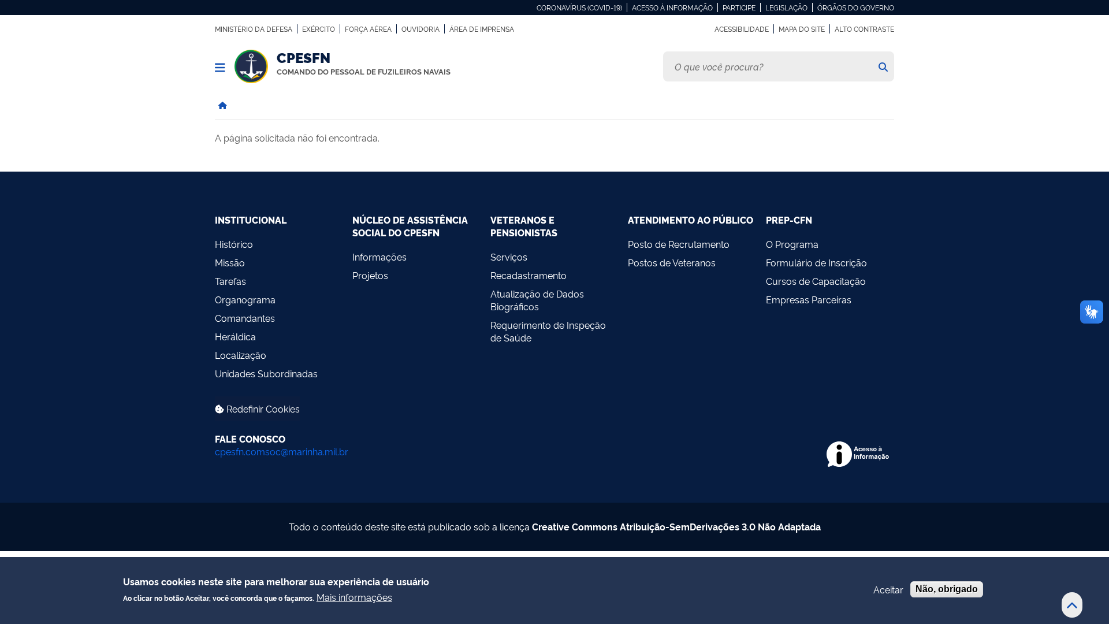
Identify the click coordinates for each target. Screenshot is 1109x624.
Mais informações (354, 596)
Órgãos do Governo (855, 7)
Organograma (245, 299)
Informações (379, 256)
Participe (739, 7)
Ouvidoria (420, 29)
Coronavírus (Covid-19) (579, 7)
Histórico (234, 243)
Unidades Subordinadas (266, 373)
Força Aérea (368, 29)
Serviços (508, 256)
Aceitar (888, 589)
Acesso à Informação (672, 7)
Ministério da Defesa (253, 29)
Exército (318, 29)
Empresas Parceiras (808, 299)
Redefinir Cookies (262, 408)
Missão (230, 262)
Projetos (370, 275)
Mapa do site (802, 29)
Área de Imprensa (481, 29)
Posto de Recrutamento (679, 243)
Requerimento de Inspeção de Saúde (548, 331)
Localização (240, 354)
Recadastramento (528, 275)
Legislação (786, 7)
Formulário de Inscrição (816, 262)
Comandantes (245, 317)
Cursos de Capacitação (816, 280)
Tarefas (230, 280)
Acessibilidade (741, 29)
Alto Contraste (864, 29)
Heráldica (235, 336)
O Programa (792, 243)
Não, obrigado (947, 589)
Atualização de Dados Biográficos (537, 300)
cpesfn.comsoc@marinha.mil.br (281, 451)
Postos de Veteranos (672, 262)
